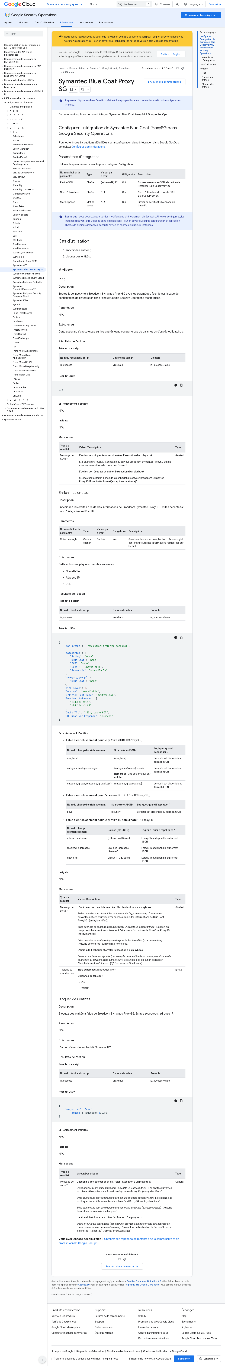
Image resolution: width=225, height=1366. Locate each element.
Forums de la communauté (110, 1316)
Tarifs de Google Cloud (64, 1321)
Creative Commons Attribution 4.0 (144, 1281)
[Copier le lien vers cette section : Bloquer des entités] (93, 999)
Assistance (86, 22)
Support (99, 1321)
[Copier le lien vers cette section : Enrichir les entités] (92, 493)
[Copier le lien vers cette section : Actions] (76, 270)
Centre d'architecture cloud (153, 1332)
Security (94, 68)
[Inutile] (182, 68)
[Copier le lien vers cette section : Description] (77, 287)
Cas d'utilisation (44, 22)
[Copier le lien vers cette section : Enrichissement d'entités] (91, 404)
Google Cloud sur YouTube (196, 1332)
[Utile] (177, 68)
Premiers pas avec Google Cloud (156, 1321)
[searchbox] (23, 33)
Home (62, 68)
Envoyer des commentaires (164, 81)
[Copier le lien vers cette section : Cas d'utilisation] (92, 241)
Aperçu (8, 22)
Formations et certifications (153, 1338)
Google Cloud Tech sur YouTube (199, 1338)
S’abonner (184, 1358)
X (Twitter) (188, 1327)
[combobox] (134, 4)
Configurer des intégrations (88, 146)
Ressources (106, 22)
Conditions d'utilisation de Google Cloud (165, 1351)
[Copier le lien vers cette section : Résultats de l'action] (88, 341)
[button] (23, 60)
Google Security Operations (34, 15)
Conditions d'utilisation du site (123, 1351)
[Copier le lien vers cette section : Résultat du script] (82, 348)
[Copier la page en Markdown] (82, 89)
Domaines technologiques (62, 4)
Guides (23, 22)
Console (165, 4)
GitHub (142, 1316)
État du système (104, 1332)
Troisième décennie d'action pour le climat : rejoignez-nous (85, 1358)
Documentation (77, 68)
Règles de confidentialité (90, 1351)
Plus (92, 4)
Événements (189, 1321)
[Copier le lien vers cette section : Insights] (71, 420)
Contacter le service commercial (69, 1332)
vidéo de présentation (166, 40)
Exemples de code (148, 1327)
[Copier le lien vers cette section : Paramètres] (77, 308)
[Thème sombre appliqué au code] (175, 385)
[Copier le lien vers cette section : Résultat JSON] (78, 376)
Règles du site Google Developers (142, 1284)
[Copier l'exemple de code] (181, 385)
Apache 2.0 (83, 1284)
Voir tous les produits (63, 1316)
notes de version (139, 40)
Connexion (214, 4)
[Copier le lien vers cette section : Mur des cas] (76, 437)
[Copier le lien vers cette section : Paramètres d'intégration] (103, 157)
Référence (66, 22)
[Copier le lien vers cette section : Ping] (69, 279)
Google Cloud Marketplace (66, 1327)
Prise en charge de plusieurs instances (131, 225)
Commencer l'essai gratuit (201, 15)
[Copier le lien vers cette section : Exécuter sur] (78, 325)
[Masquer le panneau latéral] (42, 1359)
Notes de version (104, 1327)
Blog (184, 1316)
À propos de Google (62, 1351)
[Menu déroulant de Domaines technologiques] (82, 4)
